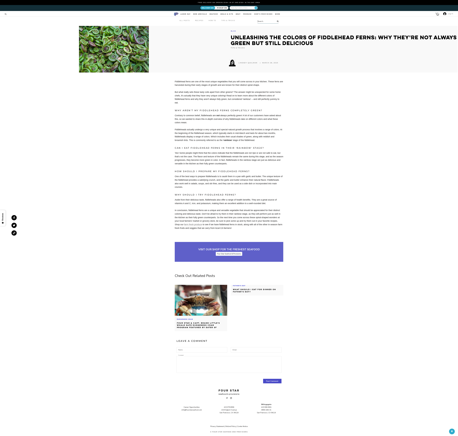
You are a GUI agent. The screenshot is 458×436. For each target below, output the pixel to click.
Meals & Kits (227, 14)
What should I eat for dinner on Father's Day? (254, 290)
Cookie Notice (242, 426)
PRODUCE (247, 14)
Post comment (272, 381)
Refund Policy (231, 426)
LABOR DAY (185, 14)
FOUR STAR (229, 390)
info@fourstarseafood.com (192, 410)
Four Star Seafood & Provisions (229, 254)
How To (212, 20)
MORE (277, 14)
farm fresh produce (193, 224)
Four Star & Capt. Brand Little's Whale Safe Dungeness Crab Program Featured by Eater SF (198, 325)
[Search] (6, 14)
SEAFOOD (214, 14)
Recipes (199, 20)
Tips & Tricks (228, 20)
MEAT (238, 14)
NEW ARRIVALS (200, 14)
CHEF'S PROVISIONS (263, 14)
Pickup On (222, 8)
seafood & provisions (229, 394)
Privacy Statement (217, 426)
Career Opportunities (192, 407)
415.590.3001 (266, 407)
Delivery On (208, 8)
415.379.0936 (229, 407)
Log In (450, 14)
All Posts (185, 20)
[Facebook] (227, 398)
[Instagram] (231, 398)
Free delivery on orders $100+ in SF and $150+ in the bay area (229, 2)
